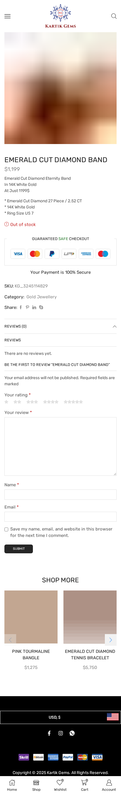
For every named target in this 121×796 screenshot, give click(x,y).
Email (11, 513)
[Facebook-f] (49, 740)
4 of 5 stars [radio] (50, 408)
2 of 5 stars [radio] (17, 408)
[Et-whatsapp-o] (72, 740)
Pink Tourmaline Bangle (31, 661)
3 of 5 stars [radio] (32, 408)
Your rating (17, 401)
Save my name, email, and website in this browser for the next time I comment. (61, 539)
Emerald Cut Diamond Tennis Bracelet (90, 661)
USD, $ (54, 723)
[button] (111, 646)
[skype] (40, 314)
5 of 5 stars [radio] (73, 408)
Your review (18, 419)
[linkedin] (34, 314)
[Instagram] (60, 740)
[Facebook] (20, 314)
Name (11, 491)
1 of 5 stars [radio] (6, 408)
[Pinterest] (27, 314)
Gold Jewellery (41, 303)
